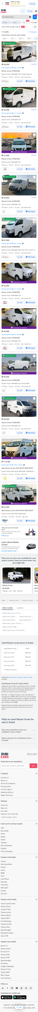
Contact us (5, 778)
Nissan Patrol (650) (8, 620)
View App (32, 4)
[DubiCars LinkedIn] (3, 988)
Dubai (3, 840)
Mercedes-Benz (6, 864)
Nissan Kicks (5, 954)
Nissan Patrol (6, 906)
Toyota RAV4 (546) (25, 620)
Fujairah (4, 842)
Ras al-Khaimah (6, 845)
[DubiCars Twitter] (26, 988)
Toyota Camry (6, 912)
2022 (4, 38)
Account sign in (6, 789)
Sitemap (4, 801)
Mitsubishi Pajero (7, 933)
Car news (4, 811)
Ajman (3, 837)
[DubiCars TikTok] (21, 988)
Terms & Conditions (8, 783)
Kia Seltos (4, 963)
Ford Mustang (6, 921)
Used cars (4, 805)
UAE (2, 828)
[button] (3, 4)
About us (4, 780)
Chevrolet (4, 885)
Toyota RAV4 (5, 972)
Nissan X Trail (6, 969)
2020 (28, 38)
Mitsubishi (4, 888)
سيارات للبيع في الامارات (9, 817)
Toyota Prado (6, 909)
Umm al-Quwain (7, 851)
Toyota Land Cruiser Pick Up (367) (13, 630)
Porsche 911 (5, 952)
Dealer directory (7, 795)
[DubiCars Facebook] (7, 988)
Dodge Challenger (7, 966)
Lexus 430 (4, 936)
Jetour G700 (5, 957)
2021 (12, 38)
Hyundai (4, 882)
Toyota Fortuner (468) (9, 627)
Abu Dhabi (4, 831)
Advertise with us (7, 792)
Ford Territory (6, 978)
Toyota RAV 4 (5, 918)
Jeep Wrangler (6, 930)
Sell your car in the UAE (9, 814)
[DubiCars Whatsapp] (31, 988)
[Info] (19, 27)
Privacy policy (6, 786)
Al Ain (3, 834)
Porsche (4, 894)
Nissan (3, 867)
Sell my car (5, 536)
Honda (3, 891)
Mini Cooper (5, 975)
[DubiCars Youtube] (17, 988)
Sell (23, 11)
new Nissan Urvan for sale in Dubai (20, 677)
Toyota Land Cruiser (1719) (11, 613)
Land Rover (5, 879)
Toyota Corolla (6, 924)
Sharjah (3, 848)
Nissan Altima (6, 915)
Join (33, 766)
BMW (3, 873)
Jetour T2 (4, 946)
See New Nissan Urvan (9, 551)
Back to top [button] (31, 754)
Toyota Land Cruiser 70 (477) (11, 623)
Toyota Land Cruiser (8, 903)
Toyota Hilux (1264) (8, 616)
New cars (4, 808)
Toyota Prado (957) (25, 616)
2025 (20, 38)
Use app (30, 11)
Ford (2, 876)
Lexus (3, 870)
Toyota (3, 861)
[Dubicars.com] (5, 755)
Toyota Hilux (5, 927)
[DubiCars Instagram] (12, 988)
